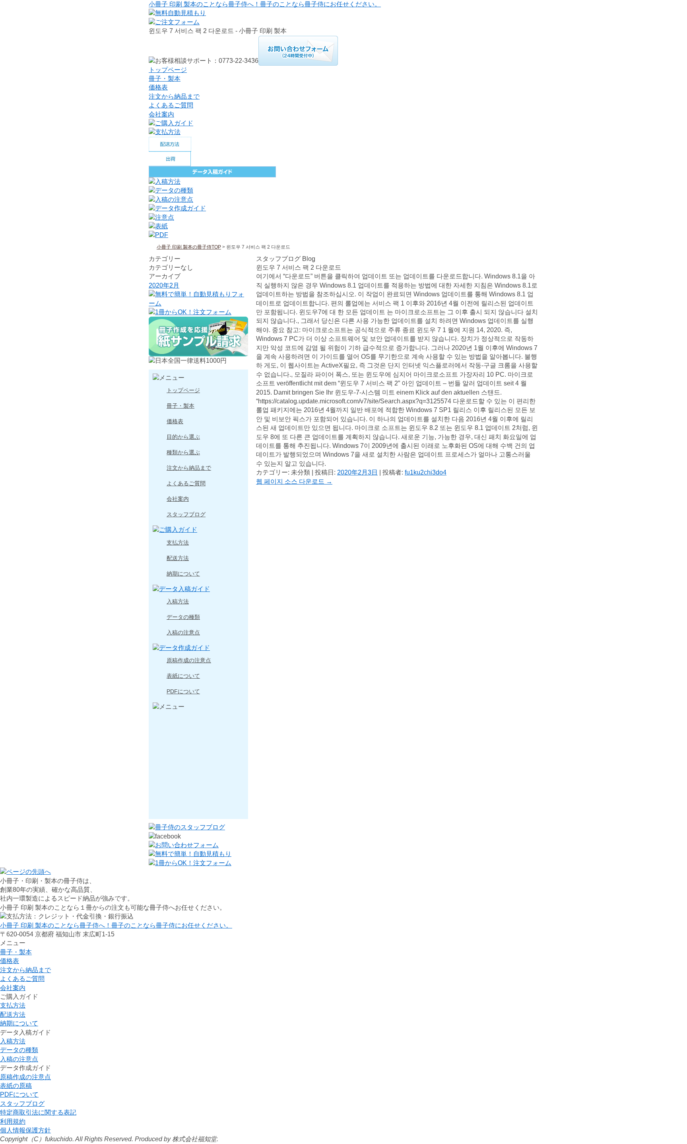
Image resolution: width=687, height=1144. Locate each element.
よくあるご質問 (171, 105)
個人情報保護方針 (25, 1130)
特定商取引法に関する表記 (38, 1112)
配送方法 (178, 558)
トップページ (168, 69)
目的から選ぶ (183, 437)
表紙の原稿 (16, 1085)
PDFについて (183, 692)
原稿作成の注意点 (189, 660)
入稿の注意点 (183, 633)
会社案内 (161, 114)
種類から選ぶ (183, 452)
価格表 (158, 87)
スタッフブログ (186, 515)
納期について (183, 574)
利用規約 (12, 1121)
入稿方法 (178, 602)
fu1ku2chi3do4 (425, 472)
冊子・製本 (164, 78)
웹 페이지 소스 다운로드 (294, 481)
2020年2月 (164, 285)
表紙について (183, 676)
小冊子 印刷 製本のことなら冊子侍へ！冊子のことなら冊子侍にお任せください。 (265, 4)
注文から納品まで (174, 96)
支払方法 (178, 543)
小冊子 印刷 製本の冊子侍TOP (189, 247)
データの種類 (183, 617)
